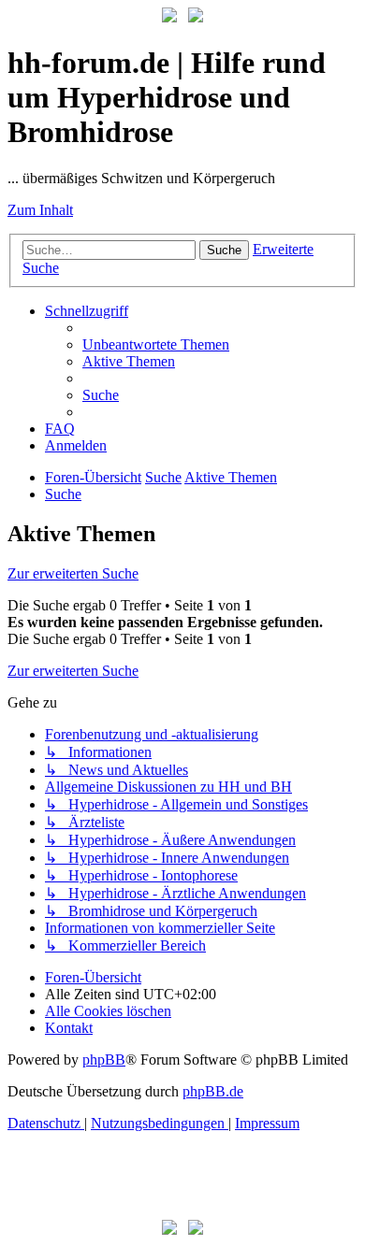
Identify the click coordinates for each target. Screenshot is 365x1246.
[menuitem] (155, 344)
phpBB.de (212, 1091)
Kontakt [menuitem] (69, 1028)
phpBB (103, 1059)
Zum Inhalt (40, 210)
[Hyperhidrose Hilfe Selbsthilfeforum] (169, 17)
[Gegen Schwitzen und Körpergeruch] (195, 17)
